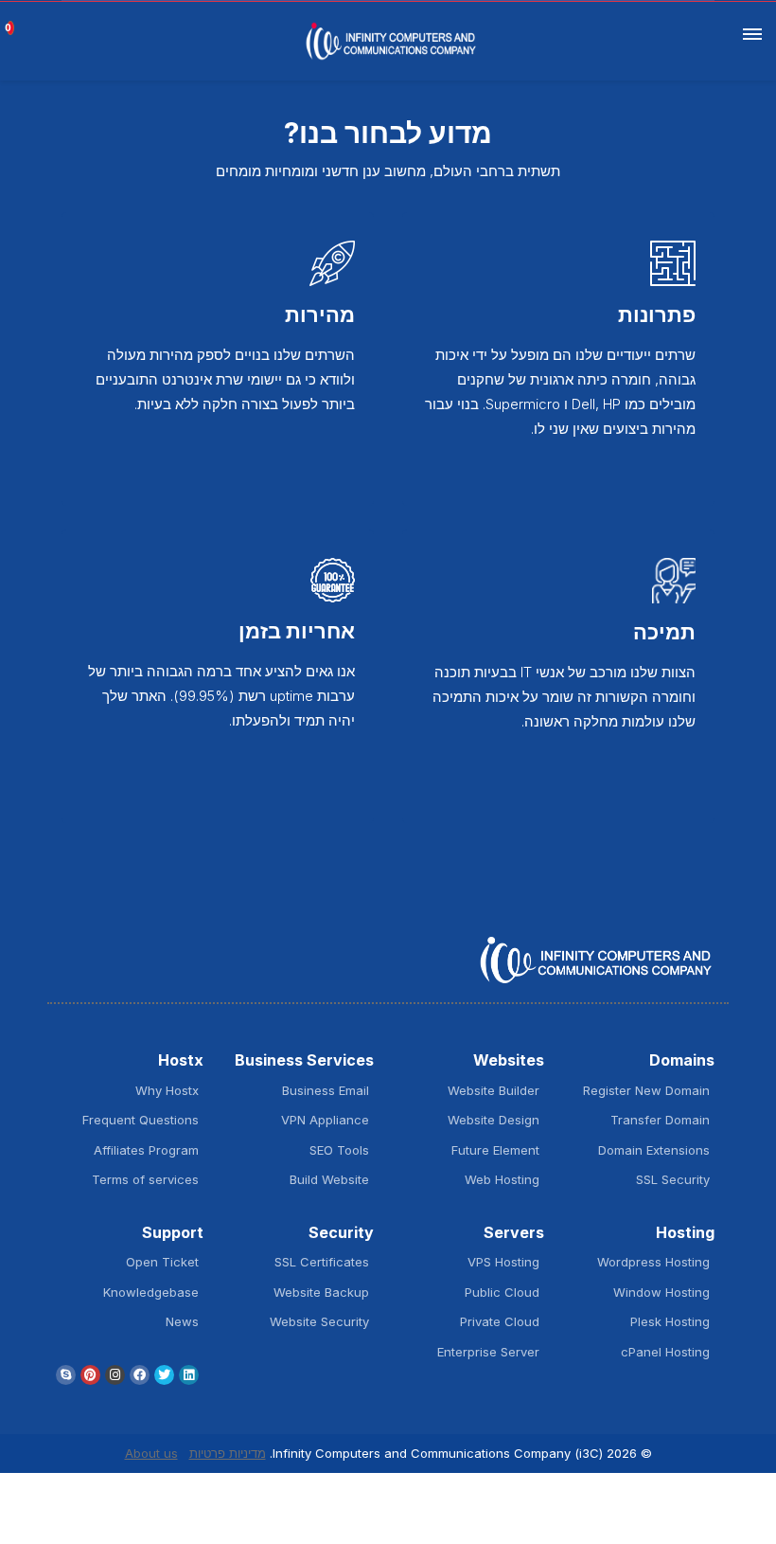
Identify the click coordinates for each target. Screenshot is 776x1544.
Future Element (495, 1150)
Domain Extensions (654, 1150)
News (182, 1321)
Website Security (319, 1321)
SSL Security (673, 1179)
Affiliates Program (146, 1150)
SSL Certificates (321, 1261)
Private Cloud (499, 1321)
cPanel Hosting (665, 1351)
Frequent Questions (140, 1119)
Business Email (325, 1090)
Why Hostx (167, 1090)
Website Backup (321, 1292)
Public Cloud (502, 1292)
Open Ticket (162, 1261)
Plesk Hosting (670, 1321)
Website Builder (493, 1090)
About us (151, 1453)
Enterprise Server (488, 1351)
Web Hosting (502, 1179)
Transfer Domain (660, 1119)
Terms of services (145, 1179)
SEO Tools (339, 1150)
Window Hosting (661, 1292)
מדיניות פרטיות (227, 1453)
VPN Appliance (325, 1119)
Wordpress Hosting (653, 1261)
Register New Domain (646, 1090)
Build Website (329, 1179)
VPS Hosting (503, 1261)
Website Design (493, 1119)
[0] (18, 21)
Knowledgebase (151, 1292)
